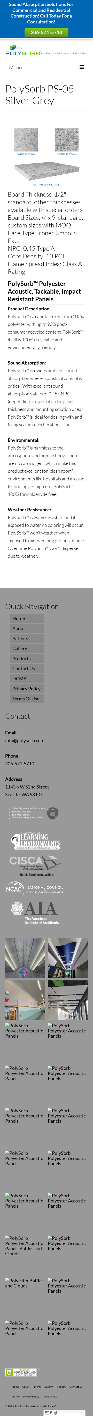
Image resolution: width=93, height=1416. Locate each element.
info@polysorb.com (24, 740)
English (55, 1413)
